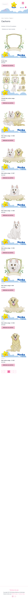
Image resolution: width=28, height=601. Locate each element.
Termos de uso (14, 590)
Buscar (7, 4)
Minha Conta (5, 10)
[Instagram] (13, 596)
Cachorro (6, 18)
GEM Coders (15, 594)
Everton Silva (22, 594)
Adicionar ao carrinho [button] (8, 65)
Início (2, 18)
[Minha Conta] (5, 9)
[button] (23, 3)
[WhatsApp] (15, 596)
